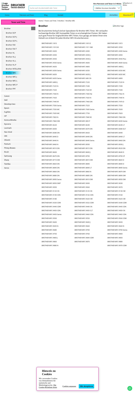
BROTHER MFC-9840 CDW (84, 238)
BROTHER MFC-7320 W (83, 90)
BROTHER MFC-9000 (82, 183)
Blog (45, 15)
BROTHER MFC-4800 (82, 67)
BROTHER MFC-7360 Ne (83, 94)
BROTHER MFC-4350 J (82, 55)
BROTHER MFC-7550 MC (51, 109)
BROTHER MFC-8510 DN (50, 148)
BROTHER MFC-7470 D (115, 102)
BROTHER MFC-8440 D (50, 137)
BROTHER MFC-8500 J (115, 144)
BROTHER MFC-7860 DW (51, 121)
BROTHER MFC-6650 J (82, 74)
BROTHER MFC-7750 (82, 113)
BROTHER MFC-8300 (49, 129)
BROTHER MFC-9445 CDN (116, 207)
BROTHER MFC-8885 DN (83, 176)
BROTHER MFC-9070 (115, 187)
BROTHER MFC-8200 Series (117, 121)
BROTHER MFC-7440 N (115, 98)
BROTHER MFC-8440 (115, 133)
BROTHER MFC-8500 (82, 144)
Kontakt (60, 15)
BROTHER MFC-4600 (82, 63)
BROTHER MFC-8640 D (115, 152)
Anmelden (114, 15)
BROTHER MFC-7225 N (50, 86)
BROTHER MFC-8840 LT (83, 168)
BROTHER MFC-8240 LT (116, 125)
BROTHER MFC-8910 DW (84, 179)
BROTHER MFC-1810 (49, 43)
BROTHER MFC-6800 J (50, 82)
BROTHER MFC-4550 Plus (116, 59)
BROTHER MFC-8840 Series (117, 168)
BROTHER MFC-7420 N (83, 98)
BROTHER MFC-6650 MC (116, 74)
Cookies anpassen (69, 386)
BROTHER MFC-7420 (49, 98)
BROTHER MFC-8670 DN (50, 156)
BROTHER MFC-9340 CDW (117, 203)
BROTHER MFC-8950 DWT (51, 183)
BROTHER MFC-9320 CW (83, 199)
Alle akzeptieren (86, 386)
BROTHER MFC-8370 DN (83, 129)
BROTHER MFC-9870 (82, 242)
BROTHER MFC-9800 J (50, 238)
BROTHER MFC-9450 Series (51, 214)
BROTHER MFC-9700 (82, 230)
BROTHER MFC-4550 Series (51, 63)
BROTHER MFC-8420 (82, 133)
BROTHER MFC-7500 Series (51, 106)
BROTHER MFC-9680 (49, 230)
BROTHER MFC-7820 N (50, 117)
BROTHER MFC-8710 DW (51, 160)
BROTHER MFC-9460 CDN (84, 214)
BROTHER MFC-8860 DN (50, 172)
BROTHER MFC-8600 (49, 152)
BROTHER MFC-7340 (115, 90)
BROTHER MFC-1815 (115, 43)
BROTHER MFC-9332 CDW (84, 203)
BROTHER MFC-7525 (82, 106)
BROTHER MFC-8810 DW (84, 160)
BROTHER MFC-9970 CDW (117, 245)
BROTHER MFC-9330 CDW (51, 203)
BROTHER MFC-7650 (115, 109)
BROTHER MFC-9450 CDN (51, 211)
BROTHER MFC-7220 (82, 82)
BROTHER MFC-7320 (49, 90)
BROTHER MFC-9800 (115, 234)
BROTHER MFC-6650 (49, 74)
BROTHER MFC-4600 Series (117, 63)
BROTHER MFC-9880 (115, 242)
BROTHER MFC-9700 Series (117, 230)
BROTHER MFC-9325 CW (116, 199)
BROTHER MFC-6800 (115, 78)
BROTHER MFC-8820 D (115, 160)
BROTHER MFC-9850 (115, 238)
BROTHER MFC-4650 (49, 67)
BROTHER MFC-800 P (82, 121)
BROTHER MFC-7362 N (115, 94)
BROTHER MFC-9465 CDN (116, 214)
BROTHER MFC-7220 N (115, 82)
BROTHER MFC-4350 (49, 55)
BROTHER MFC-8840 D (115, 164)
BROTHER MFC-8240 (82, 125)
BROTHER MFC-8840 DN (50, 168)
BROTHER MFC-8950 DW (116, 179)
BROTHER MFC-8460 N (50, 144)
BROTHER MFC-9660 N (115, 226)
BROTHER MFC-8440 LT (116, 137)
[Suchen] (63, 8)
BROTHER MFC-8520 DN (116, 148)
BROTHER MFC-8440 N (50, 141)
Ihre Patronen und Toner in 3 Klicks (107, 4)
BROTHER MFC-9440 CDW (51, 207)
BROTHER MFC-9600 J (82, 222)
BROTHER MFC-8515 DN (83, 148)
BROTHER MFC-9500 (49, 218)
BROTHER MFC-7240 (82, 86)
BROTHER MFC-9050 (49, 187)
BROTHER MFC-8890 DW (116, 176)
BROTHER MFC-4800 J (115, 67)
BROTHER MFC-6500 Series (51, 71)
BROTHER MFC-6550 (82, 71)
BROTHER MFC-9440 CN (83, 207)
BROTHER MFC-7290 (115, 86)
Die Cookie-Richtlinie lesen (48, 386)
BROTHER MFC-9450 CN (116, 211)
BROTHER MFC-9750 (49, 234)
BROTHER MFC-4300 (82, 51)
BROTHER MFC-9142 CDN (84, 195)
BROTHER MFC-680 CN (83, 78)
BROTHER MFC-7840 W (83, 117)
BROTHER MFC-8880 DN (50, 176)
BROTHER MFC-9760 (82, 234)
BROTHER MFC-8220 (49, 125)
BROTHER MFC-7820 (115, 113)
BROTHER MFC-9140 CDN (51, 195)
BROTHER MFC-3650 (49, 51)
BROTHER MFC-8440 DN (83, 137)
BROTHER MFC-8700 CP (116, 156)
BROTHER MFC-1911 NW (84, 47)
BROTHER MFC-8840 (82, 164)
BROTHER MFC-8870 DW (116, 172)
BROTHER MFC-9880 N (50, 245)
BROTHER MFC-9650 (115, 222)
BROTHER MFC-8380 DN (50, 133)
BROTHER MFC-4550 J (82, 59)
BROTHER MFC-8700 (82, 156)
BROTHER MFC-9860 (49, 242)
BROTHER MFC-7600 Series (84, 109)
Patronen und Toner (27, 15)
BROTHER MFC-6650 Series (51, 78)
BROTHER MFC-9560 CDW (117, 218)
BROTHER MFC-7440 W (50, 102)
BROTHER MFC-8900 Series (51, 179)
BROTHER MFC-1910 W (50, 47)
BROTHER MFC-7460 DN (83, 102)
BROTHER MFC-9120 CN (50, 191)
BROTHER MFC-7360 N (50, 94)
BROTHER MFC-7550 (115, 106)
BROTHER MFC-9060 (82, 187)
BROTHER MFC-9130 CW (116, 191)
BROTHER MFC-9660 (82, 226)
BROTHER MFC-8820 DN (50, 164)
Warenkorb (128, 15)
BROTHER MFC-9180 (49, 199)
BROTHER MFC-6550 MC (116, 71)
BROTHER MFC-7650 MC (51, 113)
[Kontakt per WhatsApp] (129, 388)
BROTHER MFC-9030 (115, 183)
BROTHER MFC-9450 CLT (84, 211)
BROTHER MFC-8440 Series (84, 141)
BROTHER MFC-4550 (49, 59)
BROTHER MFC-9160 (115, 195)
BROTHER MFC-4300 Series (117, 51)
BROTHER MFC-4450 (115, 55)
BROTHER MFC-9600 (49, 222)
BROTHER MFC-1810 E (83, 43)
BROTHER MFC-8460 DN (116, 141)
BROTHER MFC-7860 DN (116, 117)
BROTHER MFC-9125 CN (83, 191)
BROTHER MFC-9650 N (50, 226)
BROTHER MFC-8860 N (83, 172)
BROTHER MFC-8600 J (82, 152)
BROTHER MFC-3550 (115, 47)
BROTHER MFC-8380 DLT (116, 129)
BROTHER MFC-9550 (82, 218)
